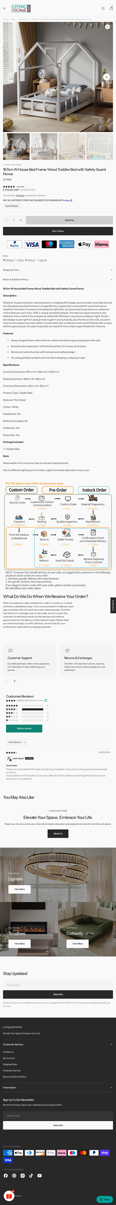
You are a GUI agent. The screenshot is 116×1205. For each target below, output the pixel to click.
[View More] (58, 875)
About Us (58, 833)
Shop (13, 19)
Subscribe (58, 1125)
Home (5, 19)
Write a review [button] (24, 728)
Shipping (20, 195)
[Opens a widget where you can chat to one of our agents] (104, 1199)
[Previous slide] (6, 680)
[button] (4, 8)
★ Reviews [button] (113, 605)
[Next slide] (14, 680)
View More (19, 889)
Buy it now (58, 231)
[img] (12, 752)
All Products (24, 19)
